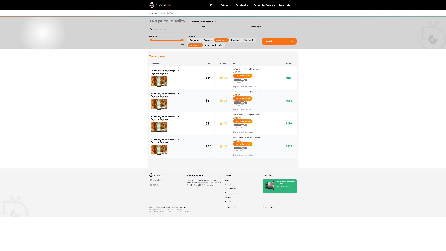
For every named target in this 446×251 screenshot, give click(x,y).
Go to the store (243, 75)
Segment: (191, 36)
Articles (224, 5)
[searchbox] (223, 30)
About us (228, 201)
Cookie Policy (230, 207)
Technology (255, 26)
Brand (202, 26)
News (227, 180)
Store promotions (232, 193)
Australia (156, 180)
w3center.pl (182, 207)
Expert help (284, 5)
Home (154, 13)
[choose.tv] (160, 5)
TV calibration (242, 5)
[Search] (296, 5)
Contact (228, 197)
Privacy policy (268, 207)
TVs (211, 5)
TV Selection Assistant (264, 5)
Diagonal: (153, 36)
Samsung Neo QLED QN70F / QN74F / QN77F (165, 72)
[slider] (151, 40)
